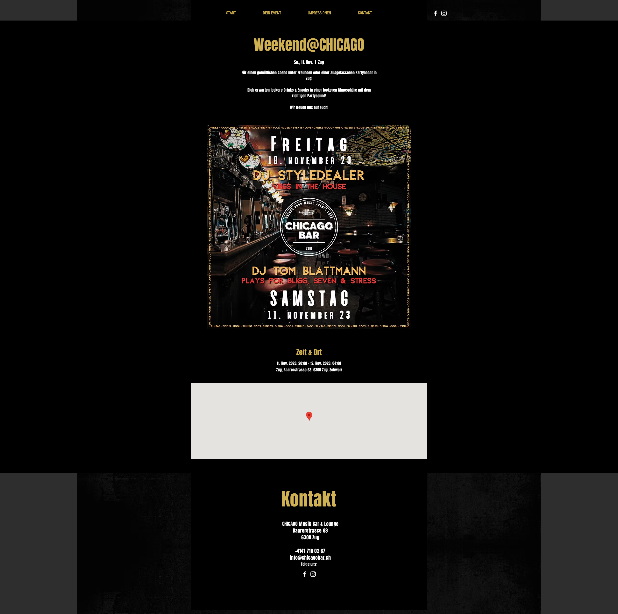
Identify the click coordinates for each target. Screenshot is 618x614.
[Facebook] (435, 13)
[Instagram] (444, 13)
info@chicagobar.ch (310, 557)
